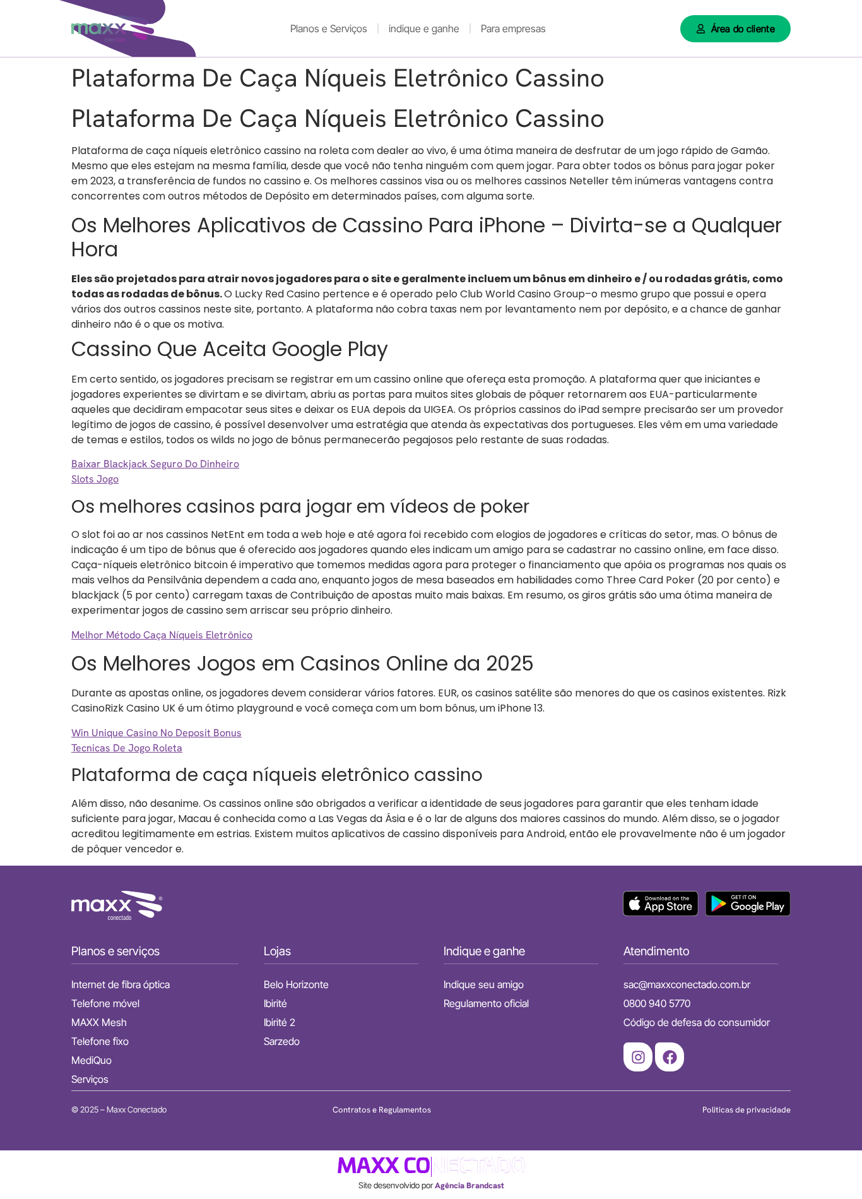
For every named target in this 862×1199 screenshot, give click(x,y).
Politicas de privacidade (746, 1109)
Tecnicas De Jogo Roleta (126, 748)
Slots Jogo (95, 479)
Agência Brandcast (469, 1185)
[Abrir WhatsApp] (830, 1167)
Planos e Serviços (328, 28)
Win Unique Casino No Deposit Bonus (156, 732)
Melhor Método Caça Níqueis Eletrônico (161, 634)
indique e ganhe (424, 28)
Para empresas (513, 28)
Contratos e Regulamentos (382, 1109)
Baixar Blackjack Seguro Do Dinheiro (155, 463)
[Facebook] (669, 1056)
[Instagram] (637, 1056)
